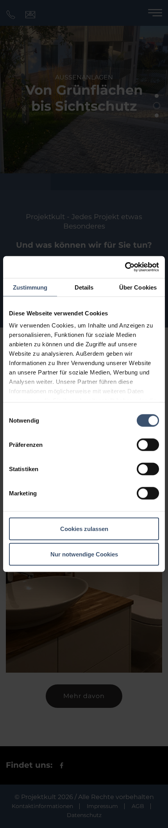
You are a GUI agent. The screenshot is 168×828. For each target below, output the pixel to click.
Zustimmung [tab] (30, 287)
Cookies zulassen (84, 528)
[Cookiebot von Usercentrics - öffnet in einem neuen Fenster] (125, 267)
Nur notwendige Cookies (84, 554)
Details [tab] (84, 287)
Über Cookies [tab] (138, 287)
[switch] (148, 444)
